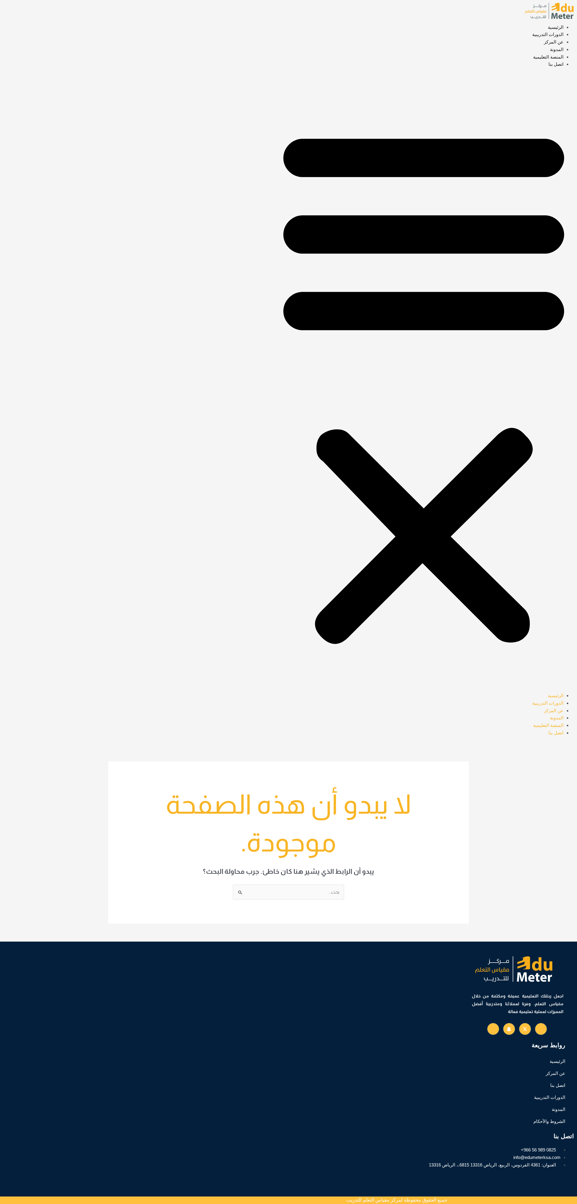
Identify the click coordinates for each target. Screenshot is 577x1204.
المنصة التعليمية (548, 56)
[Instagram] (493, 1029)
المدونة (556, 49)
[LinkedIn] (509, 1029)
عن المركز (553, 41)
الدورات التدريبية (547, 34)
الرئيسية (555, 27)
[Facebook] (541, 1029)
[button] (423, 383)
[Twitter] (525, 1029)
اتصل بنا (555, 64)
